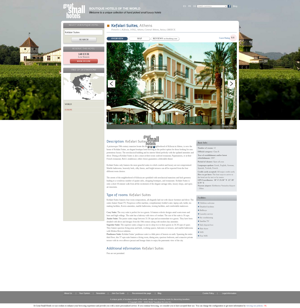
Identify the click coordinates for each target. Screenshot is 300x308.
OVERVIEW (117, 38)
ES (184, 6)
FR (189, 6)
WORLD (68, 104)
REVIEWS (158, 38)
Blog (235, 6)
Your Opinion (84, 293)
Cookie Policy (208, 293)
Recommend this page (141, 293)
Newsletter (100, 293)
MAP (139, 38)
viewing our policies (254, 306)
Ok (265, 306)
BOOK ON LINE (83, 61)
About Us (68, 293)
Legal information (229, 293)
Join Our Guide (118, 293)
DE (194, 6)
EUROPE (68, 110)
